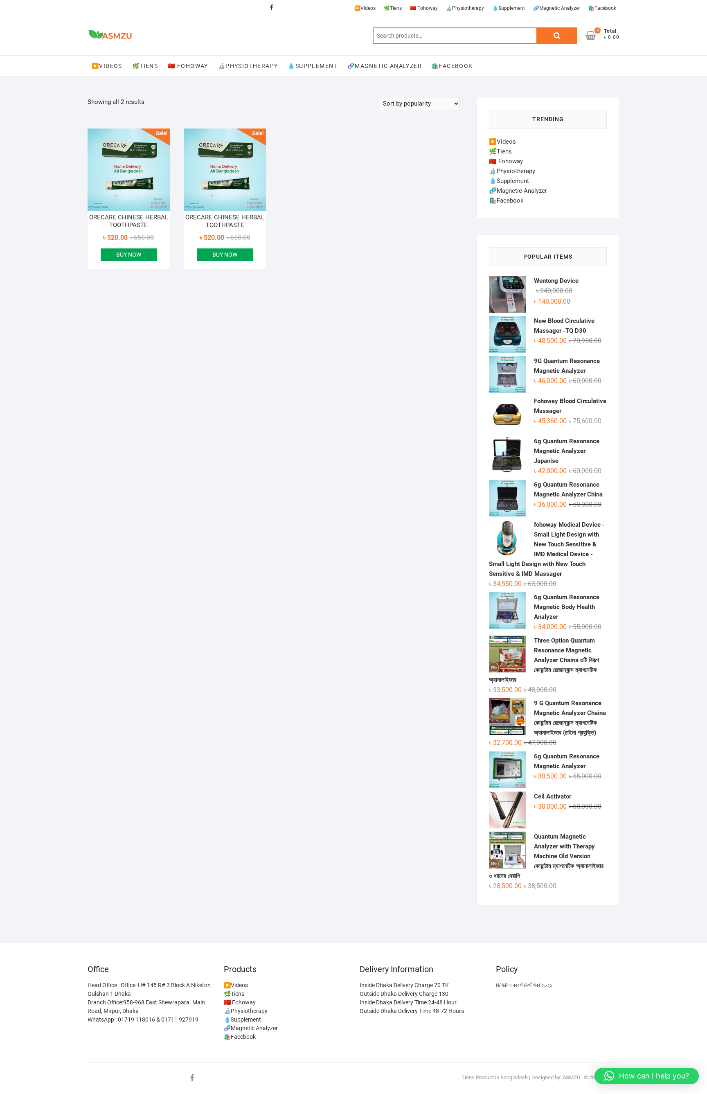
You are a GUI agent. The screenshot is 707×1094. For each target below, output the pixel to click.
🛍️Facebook (602, 8)
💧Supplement (508, 8)
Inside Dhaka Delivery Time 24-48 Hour (408, 1002)
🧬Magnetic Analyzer (556, 8)
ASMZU (571, 1077)
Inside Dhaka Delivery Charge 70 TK (404, 985)
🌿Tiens (393, 8)
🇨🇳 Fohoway (424, 8)
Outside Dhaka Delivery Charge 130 (404, 993)
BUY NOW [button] (128, 254)
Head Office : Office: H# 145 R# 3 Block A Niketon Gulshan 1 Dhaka (149, 989)
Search (556, 35)
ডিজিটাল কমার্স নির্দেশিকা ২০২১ (524, 985)
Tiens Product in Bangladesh (495, 1077)
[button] (646, 1076)
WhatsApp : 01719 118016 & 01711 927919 (143, 1019)
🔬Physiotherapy (465, 8)
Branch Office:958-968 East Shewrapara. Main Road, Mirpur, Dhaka (146, 1006)
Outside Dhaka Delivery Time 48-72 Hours (412, 1011)
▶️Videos (365, 8)
